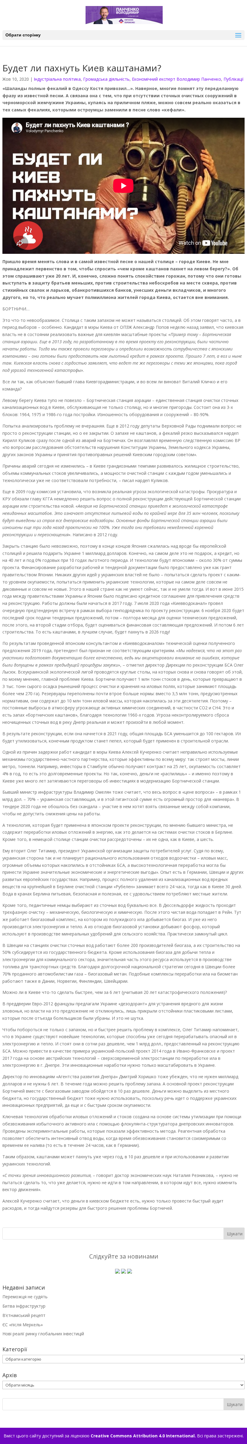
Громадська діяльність (106, 79)
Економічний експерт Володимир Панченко (176, 79)
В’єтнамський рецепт (23, 1315)
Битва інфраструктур (23, 1306)
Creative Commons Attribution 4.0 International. (143, 1436)
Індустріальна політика (57, 79)
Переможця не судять (25, 1296)
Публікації (234, 79)
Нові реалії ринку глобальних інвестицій (43, 1334)
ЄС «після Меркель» (22, 1324)
